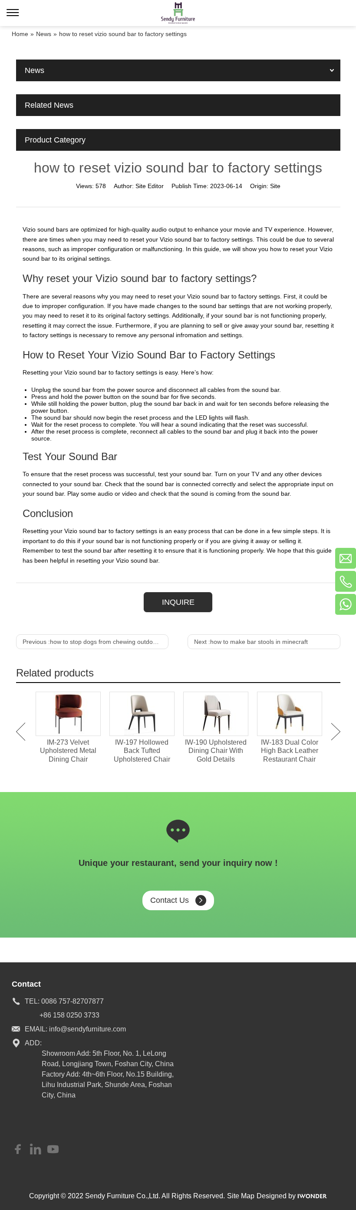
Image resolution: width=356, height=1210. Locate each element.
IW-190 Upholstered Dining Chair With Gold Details (216, 750)
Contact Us (169, 900)
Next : (251, 641)
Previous (20, 732)
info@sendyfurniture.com (87, 1029)
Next (335, 732)
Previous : (95, 641)
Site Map (240, 1196)
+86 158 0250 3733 (69, 1015)
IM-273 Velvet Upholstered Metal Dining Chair (68, 750)
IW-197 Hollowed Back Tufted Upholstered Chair (142, 750)
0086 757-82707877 (72, 1001)
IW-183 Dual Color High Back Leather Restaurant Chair (289, 750)
